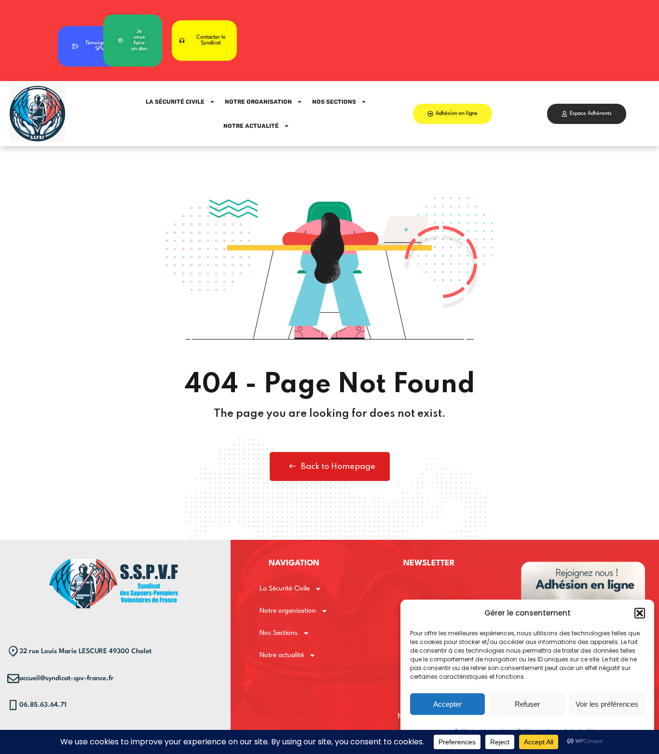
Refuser (527, 704)
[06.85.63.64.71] (13, 705)
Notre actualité (251, 126)
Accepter (447, 704)
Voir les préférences (607, 704)
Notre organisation (258, 101)
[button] (640, 613)
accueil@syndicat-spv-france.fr (66, 678)
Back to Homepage (338, 467)
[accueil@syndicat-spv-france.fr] (13, 678)
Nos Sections (334, 101)
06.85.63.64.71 (43, 704)
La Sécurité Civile (175, 101)
